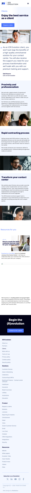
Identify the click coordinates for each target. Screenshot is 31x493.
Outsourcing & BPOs (8, 377)
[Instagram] (19, 479)
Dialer (3, 420)
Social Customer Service (9, 425)
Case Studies (6, 459)
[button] (28, 3)
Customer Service (7, 369)
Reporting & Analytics (8, 414)
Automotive (5, 395)
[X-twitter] (7, 479)
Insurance (5, 387)
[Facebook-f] (23, 479)
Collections (5, 374)
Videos (4, 464)
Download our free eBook (8, 253)
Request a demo (7, 406)
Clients (4, 348)
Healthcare (5, 384)
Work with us (6, 351)
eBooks (4, 450)
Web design (6, 490)
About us (4, 343)
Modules (4, 409)
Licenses (4, 412)
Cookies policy (6, 359)
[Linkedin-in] (11, 479)
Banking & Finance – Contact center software (12, 380)
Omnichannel (6, 417)
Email (3, 428)
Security (4, 442)
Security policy (6, 362)
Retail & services (7, 390)
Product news (6, 461)
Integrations (5, 439)
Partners (4, 346)
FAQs (3, 467)
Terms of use (6, 354)
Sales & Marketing (7, 372)
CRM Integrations (7, 437)
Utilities (4, 392)
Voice (3, 423)
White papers (6, 453)
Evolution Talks (6, 456)
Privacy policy (6, 357)
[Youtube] (15, 479)
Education (5, 398)
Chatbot (4, 434)
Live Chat (5, 431)
